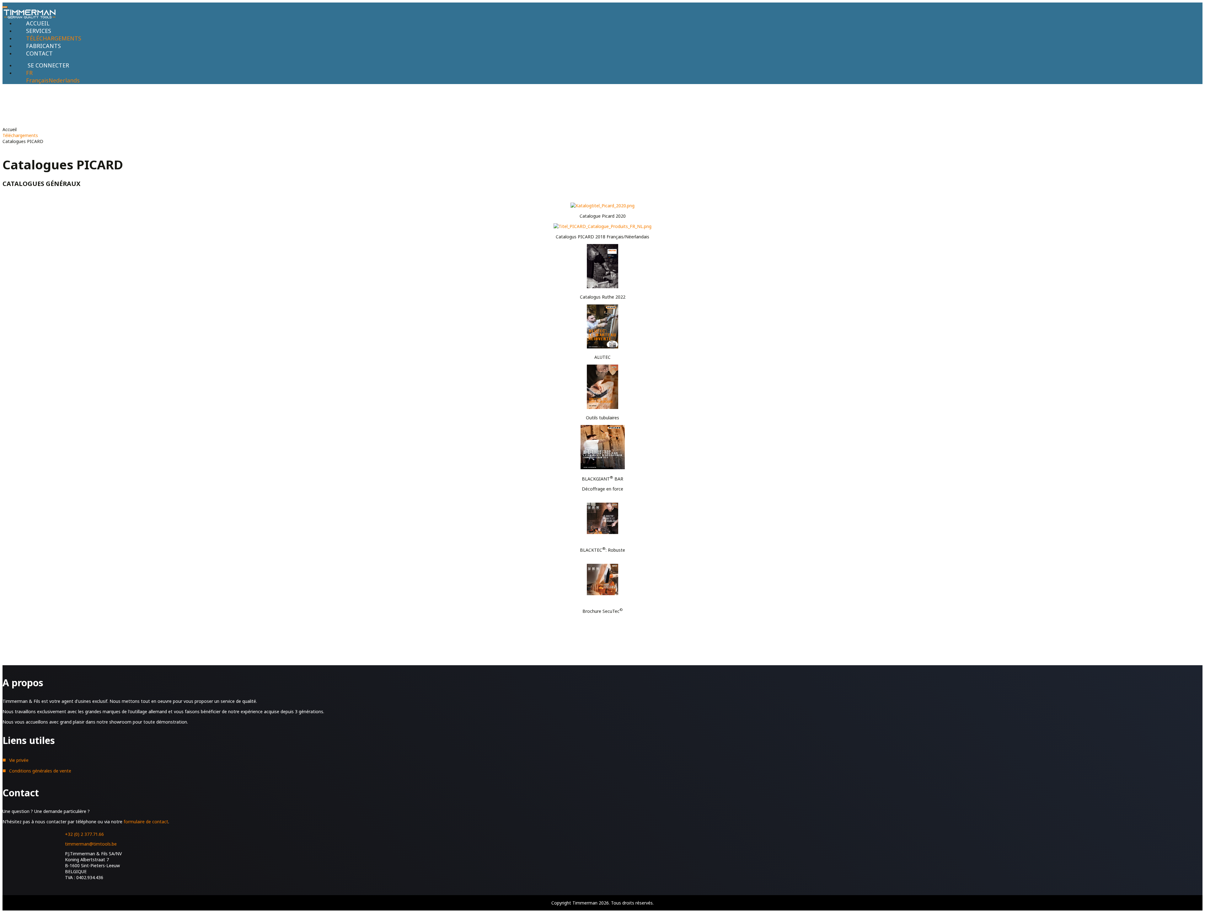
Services (38, 31)
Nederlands (64, 80)
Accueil (38, 23)
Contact (39, 53)
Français (37, 80)
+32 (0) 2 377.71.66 (84, 834)
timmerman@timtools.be (91, 844)
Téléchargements (53, 38)
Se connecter (48, 65)
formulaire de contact (146, 822)
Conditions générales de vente (40, 771)
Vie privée (19, 760)
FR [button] (29, 73)
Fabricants (43, 46)
